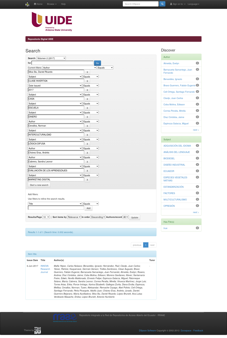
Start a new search (39, 184)
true (165, 228)
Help (63, 3)
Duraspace (186, 330)
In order (86, 216)
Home (39, 3)
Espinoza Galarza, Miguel (176, 123)
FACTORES (169, 193)
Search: (32, 58)
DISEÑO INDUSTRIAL (174, 164)
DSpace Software (147, 330)
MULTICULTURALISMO (175, 199)
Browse (51, 3)
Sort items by (60, 216)
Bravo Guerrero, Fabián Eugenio (179, 85)
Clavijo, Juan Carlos (173, 98)
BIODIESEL (169, 158)
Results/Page (35, 216)
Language (193, 3)
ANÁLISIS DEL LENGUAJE (177, 152)
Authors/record (114, 216)
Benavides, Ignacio (173, 79)
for (29, 62)
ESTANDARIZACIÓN (174, 186)
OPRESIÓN (169, 205)
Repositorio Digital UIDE (40, 39)
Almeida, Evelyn (171, 63)
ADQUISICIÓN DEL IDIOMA (177, 145)
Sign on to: (178, 3)
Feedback (198, 330)
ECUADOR (169, 171)
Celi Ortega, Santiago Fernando (179, 91)
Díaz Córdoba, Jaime (174, 117)
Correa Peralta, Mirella (175, 110)
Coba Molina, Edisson (174, 104)
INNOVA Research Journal (45, 269)
